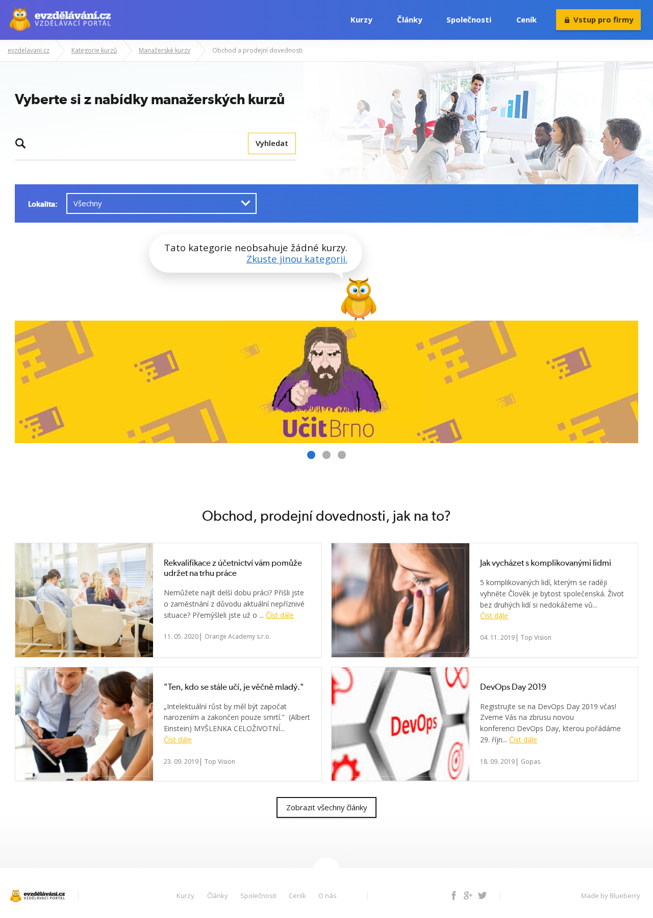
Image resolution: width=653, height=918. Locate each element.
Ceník (526, 19)
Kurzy (361, 19)
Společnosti (468, 19)
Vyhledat (272, 143)
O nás (327, 895)
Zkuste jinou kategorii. (296, 258)
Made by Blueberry (610, 895)
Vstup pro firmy (603, 19)
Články (409, 19)
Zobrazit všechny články (326, 807)
